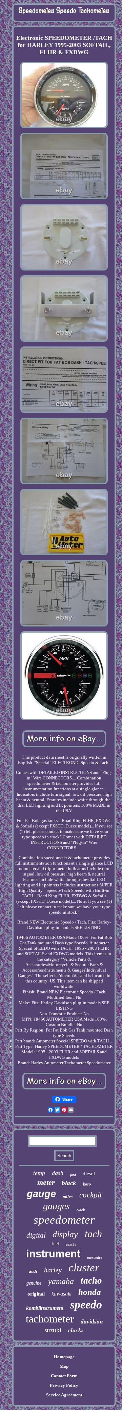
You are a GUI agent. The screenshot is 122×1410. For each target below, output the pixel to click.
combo (71, 1244)
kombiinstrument (44, 1308)
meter (46, 1182)
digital (36, 1235)
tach (93, 1233)
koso (87, 1184)
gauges (56, 1206)
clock (81, 1210)
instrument (53, 1254)
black (69, 1183)
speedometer (64, 1219)
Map (64, 1366)
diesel (89, 1173)
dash (57, 1172)
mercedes (94, 1257)
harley (53, 1270)
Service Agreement (64, 1394)
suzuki (52, 1330)
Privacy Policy (64, 1385)
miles (68, 1196)
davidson (92, 1321)
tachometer (50, 1319)
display (65, 1234)
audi (33, 1271)
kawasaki (62, 1294)
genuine (33, 1283)
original (36, 1294)
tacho (91, 1280)
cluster (83, 1267)
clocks (76, 1330)
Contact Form (64, 1375)
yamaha (61, 1281)
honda (89, 1292)
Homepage (64, 1356)
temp (39, 1172)
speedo (86, 1304)
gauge (41, 1193)
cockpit (90, 1195)
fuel (55, 1243)
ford (73, 1175)
